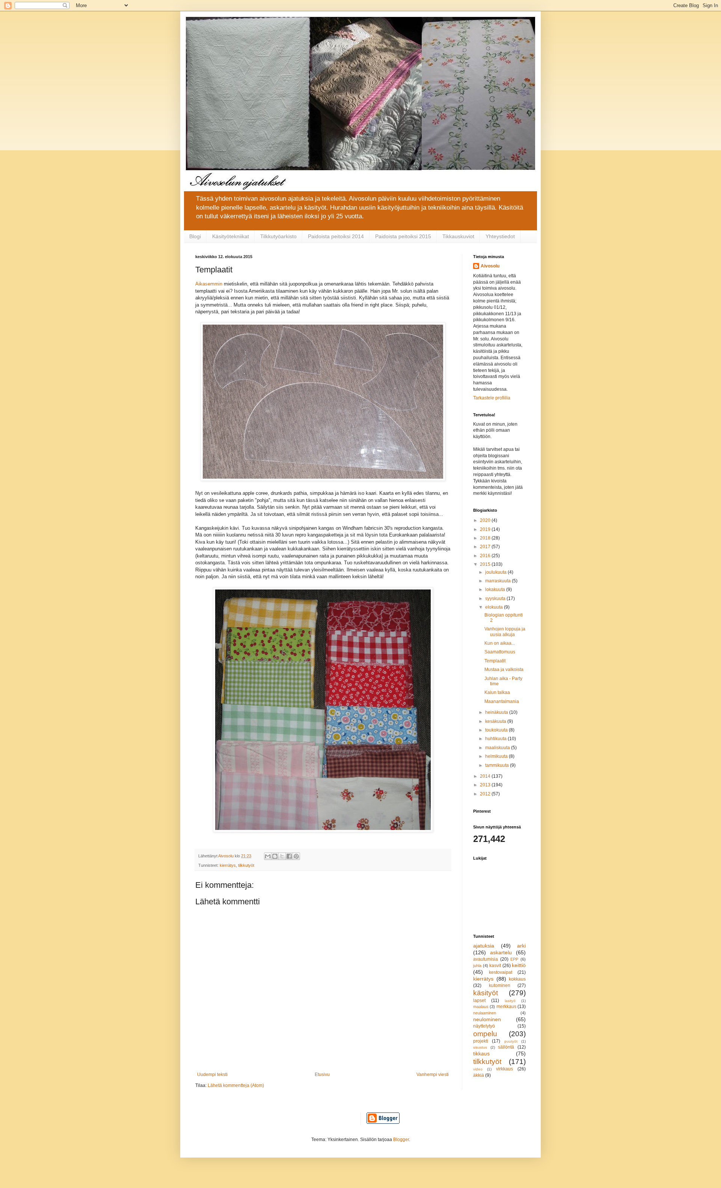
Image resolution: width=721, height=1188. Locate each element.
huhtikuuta (496, 738)
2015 (486, 564)
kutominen (499, 985)
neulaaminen (484, 1013)
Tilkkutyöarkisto (278, 236)
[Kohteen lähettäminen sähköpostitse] (268, 856)
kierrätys (228, 865)
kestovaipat (500, 972)
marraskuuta (498, 580)
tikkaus (481, 1053)
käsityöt (485, 993)
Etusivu (322, 1074)
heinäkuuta (497, 712)
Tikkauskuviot (458, 236)
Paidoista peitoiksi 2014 (336, 236)
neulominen (487, 1019)
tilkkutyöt (246, 865)
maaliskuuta (498, 747)
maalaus (481, 1006)
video (478, 1069)
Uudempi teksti (212, 1074)
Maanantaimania (501, 701)
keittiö (519, 965)
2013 (486, 784)
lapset (479, 1000)
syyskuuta (496, 598)
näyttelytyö (484, 1026)
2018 (486, 538)
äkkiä (478, 1075)
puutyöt (510, 1041)
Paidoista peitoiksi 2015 (403, 236)
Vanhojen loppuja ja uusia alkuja (504, 631)
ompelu (485, 1034)
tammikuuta (497, 765)
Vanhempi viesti (432, 1074)
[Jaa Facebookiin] (289, 856)
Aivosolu (490, 266)
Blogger (401, 1139)
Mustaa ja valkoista (503, 669)
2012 (486, 794)
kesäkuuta (496, 721)
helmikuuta (497, 756)
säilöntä (506, 1047)
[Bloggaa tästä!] (275, 856)
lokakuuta (495, 589)
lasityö (510, 1001)
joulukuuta (496, 572)
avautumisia (485, 959)
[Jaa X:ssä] (282, 856)
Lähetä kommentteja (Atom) (236, 1085)
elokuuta (494, 607)
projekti (480, 1041)
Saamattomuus (499, 651)
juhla (477, 965)
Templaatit (494, 661)
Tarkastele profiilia (491, 398)
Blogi (195, 236)
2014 (486, 776)
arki (521, 946)
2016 (486, 555)
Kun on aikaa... (499, 643)
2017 (486, 546)
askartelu (501, 952)
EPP (514, 959)
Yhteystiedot (500, 236)
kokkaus (517, 979)
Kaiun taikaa (497, 692)
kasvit (495, 965)
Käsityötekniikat (230, 236)
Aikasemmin (208, 284)
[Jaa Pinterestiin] (296, 856)
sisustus (480, 1047)
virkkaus (504, 1069)
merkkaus (506, 1006)
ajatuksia (483, 946)
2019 (486, 529)
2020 (486, 520)
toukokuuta (497, 730)
